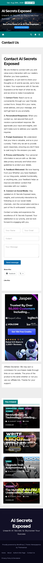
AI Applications (11, 408)
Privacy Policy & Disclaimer (11, 558)
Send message (12, 262)
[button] (31, 34)
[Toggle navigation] (39, 34)
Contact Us (31, 553)
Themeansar (22, 547)
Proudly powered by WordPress (13, 544)
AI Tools (28, 408)
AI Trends (9, 411)
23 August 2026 (14, 496)
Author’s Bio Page (19, 553)
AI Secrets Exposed (16, 11)
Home (4, 553)
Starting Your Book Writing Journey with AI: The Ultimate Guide (21, 442)
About (9, 553)
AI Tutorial (30, 436)
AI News (21, 408)
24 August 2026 (14, 421)
